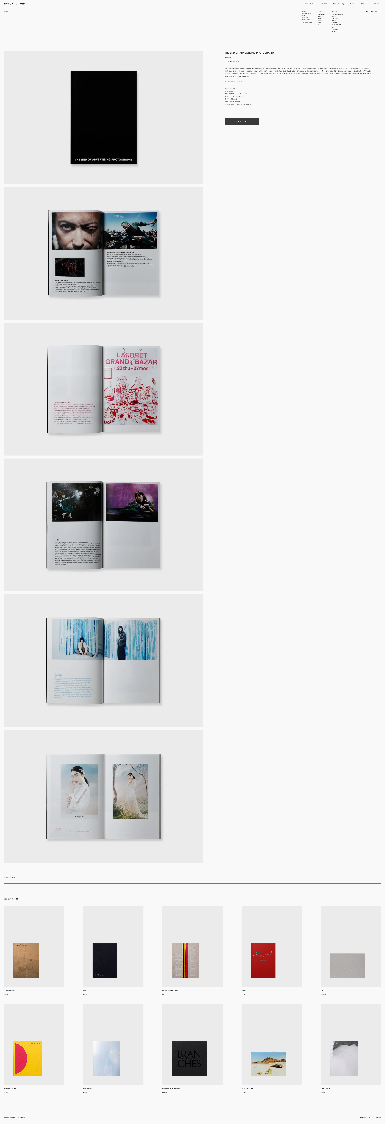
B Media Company (335, 28)
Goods (320, 18)
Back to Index (10, 877)
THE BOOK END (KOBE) (364, 1117)
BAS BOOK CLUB (306, 23)
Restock (304, 11)
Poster (320, 20)
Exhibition (323, 4)
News (352, 4)
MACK (334, 16)
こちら (241, 104)
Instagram (378, 1117)
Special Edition (306, 13)
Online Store (308, 4)
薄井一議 (230, 81)
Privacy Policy (21, 1117)
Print (319, 30)
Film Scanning (338, 4)
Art (318, 24)
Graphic (320, 16)
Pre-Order (304, 17)
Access (363, 4)
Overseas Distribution (9, 1117)
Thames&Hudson (337, 14)
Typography (321, 14)
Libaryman (335, 18)
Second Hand (305, 19)
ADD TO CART (241, 121)
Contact (375, 4)
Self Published (238, 81)
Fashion (320, 26)
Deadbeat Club (336, 26)
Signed (303, 15)
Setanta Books (336, 24)
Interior (320, 28)
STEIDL (334, 20)
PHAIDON (335, 22)
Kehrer (334, 31)
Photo (319, 22)
